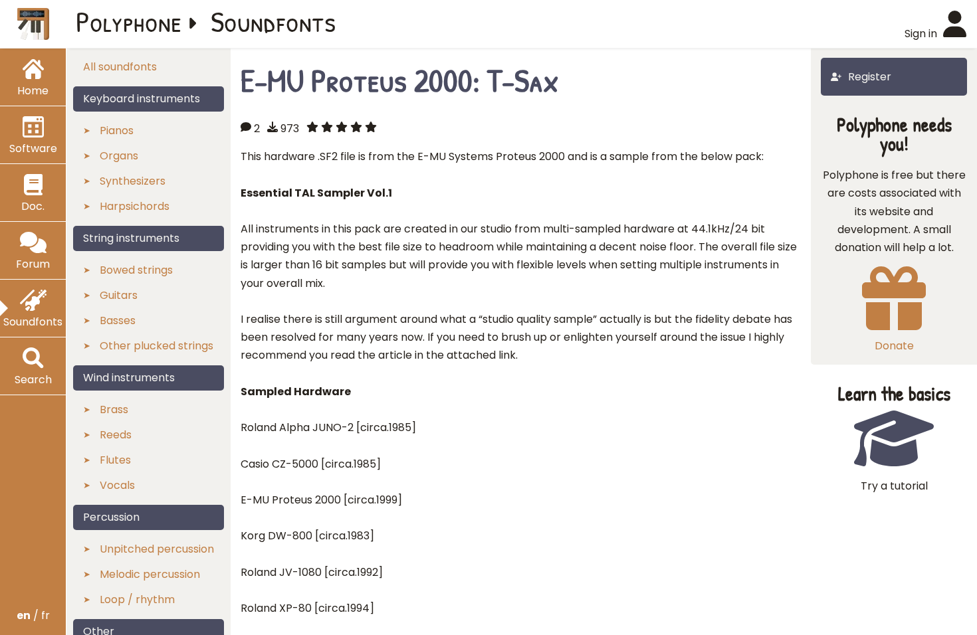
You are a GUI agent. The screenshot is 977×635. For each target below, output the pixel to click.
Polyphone (129, 21)
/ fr (33, 615)
